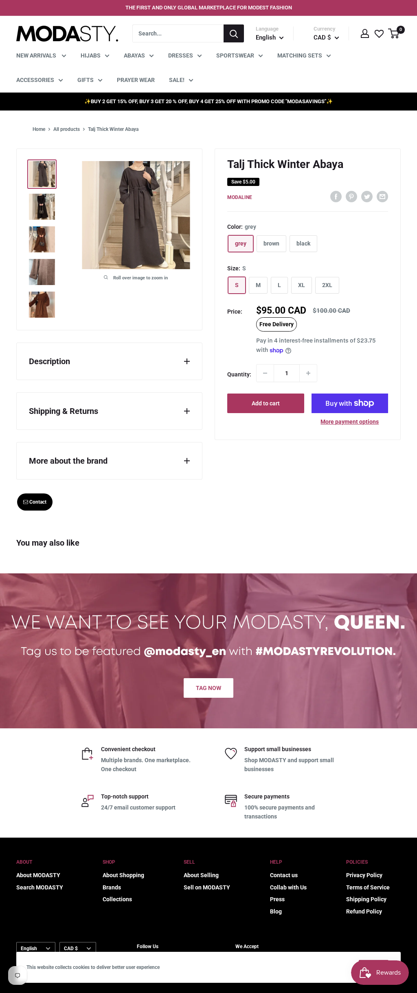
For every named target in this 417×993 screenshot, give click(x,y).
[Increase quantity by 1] (308, 373)
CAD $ (71, 948)
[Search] (234, 33)
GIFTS (85, 80)
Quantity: (239, 374)
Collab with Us (288, 887)
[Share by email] (382, 196)
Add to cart (266, 403)
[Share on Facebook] (336, 196)
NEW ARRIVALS (36, 55)
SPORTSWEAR (235, 55)
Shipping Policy (366, 899)
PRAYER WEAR (136, 80)
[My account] (365, 33)
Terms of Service (368, 887)
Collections (117, 899)
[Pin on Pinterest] (351, 196)
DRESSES (180, 55)
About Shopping (123, 875)
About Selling (201, 875)
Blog (276, 911)
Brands (112, 887)
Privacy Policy (364, 875)
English (29, 948)
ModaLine (239, 197)
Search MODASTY (39, 887)
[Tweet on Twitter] (367, 196)
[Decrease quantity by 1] (265, 373)
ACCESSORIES (35, 80)
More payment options (349, 421)
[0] (394, 33)
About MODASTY (38, 875)
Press (277, 899)
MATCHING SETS (299, 55)
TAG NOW (208, 688)
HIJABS (91, 55)
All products (66, 129)
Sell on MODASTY (207, 887)
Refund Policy (364, 911)
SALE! (176, 80)
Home (39, 129)
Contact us (284, 875)
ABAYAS (134, 55)
